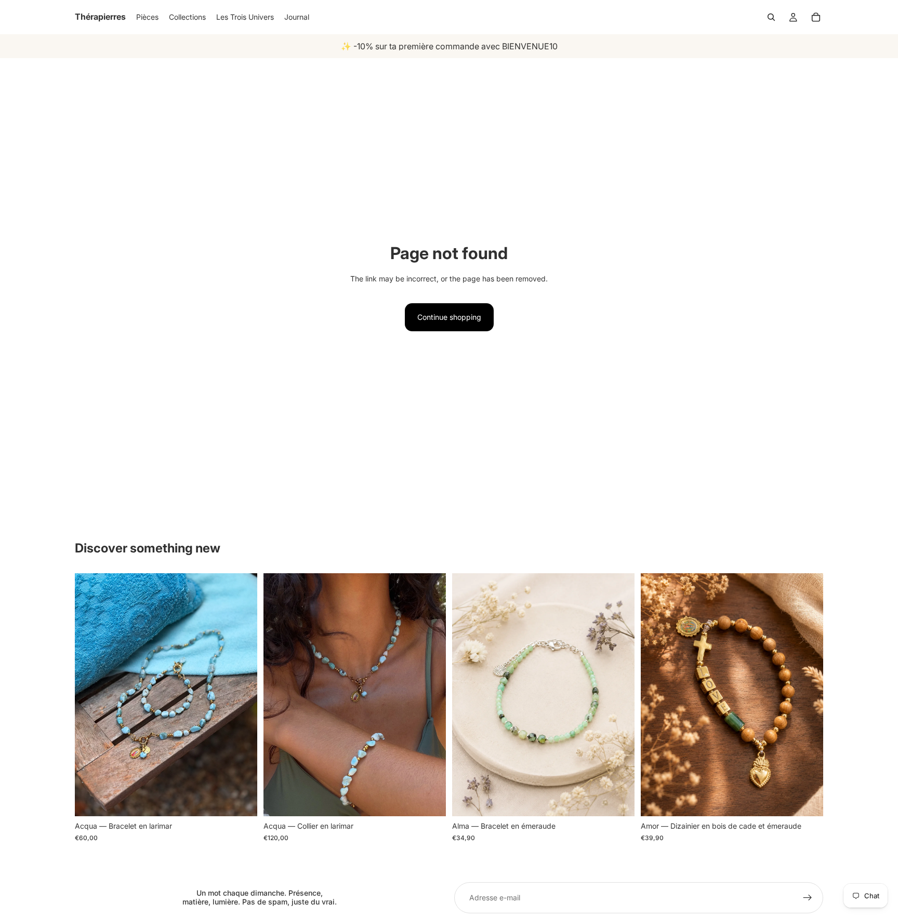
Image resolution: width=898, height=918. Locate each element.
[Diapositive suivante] (241, 694)
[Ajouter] (618, 800)
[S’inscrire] (807, 898)
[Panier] (815, 17)
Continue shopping (449, 317)
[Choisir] (241, 800)
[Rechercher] (771, 17)
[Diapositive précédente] (90, 694)
